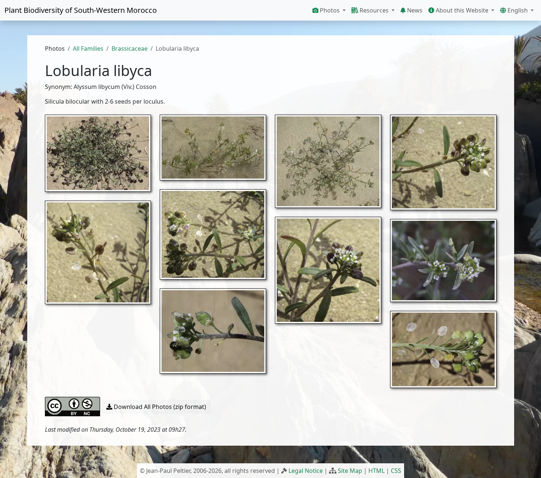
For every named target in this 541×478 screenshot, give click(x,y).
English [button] (517, 10)
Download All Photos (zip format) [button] (159, 407)
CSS (396, 471)
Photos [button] (329, 10)
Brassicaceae (130, 48)
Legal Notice (306, 471)
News (414, 10)
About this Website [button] (462, 10)
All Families (88, 48)
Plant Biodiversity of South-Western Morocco (80, 10)
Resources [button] (374, 10)
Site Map (350, 471)
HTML (376, 471)
